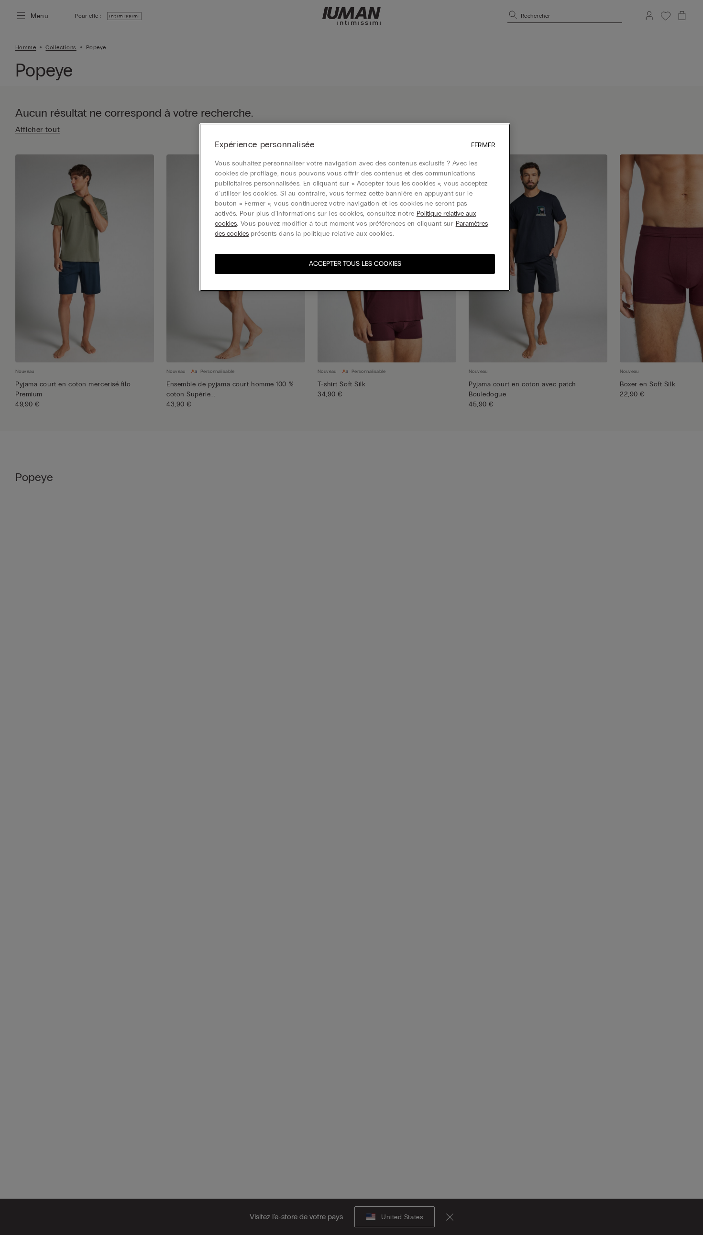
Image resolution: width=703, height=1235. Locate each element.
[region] (354, 207)
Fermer (483, 145)
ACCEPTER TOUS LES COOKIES (355, 264)
